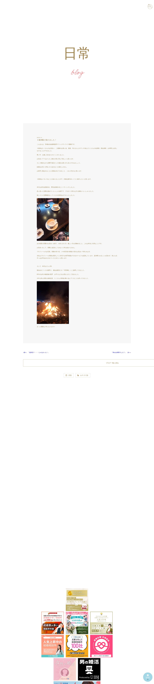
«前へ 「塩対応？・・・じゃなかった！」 (36, 352)
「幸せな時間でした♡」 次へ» (121, 352)
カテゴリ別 (84, 375)
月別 (70, 375)
